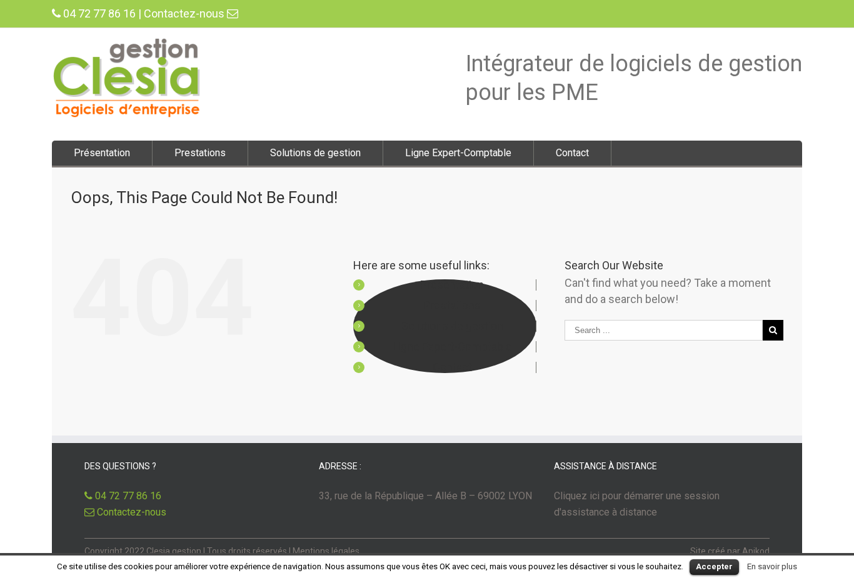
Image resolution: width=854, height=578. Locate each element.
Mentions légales (326, 551)
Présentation (102, 153)
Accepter (714, 566)
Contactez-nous (185, 13)
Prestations (200, 153)
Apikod (756, 551)
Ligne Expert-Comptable (458, 153)
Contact (572, 153)
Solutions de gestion (315, 153)
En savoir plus (772, 566)
